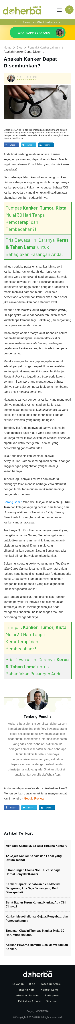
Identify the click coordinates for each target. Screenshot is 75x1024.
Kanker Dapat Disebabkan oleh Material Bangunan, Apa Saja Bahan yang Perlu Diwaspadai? (33, 888)
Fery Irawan (27, 80)
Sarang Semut (13, 502)
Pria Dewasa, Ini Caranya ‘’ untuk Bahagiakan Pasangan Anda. (37, 247)
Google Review (34, 798)
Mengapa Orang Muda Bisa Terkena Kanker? (36, 845)
